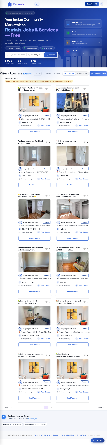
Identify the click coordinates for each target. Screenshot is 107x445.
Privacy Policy (81, 435)
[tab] (69, 73)
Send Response (34, 132)
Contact (55, 435)
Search (52, 55)
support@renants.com (30, 116)
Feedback (99, 440)
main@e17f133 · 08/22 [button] (94, 435)
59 (64, 408)
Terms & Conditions (67, 435)
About (36, 435)
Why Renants (45, 435)
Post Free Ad (92, 4)
